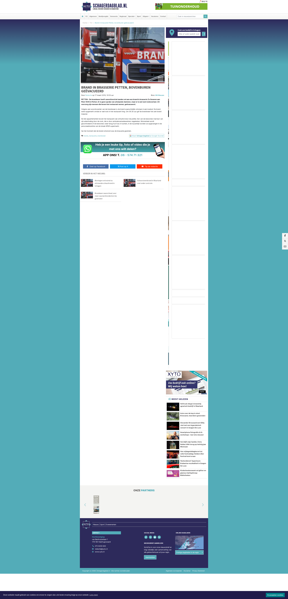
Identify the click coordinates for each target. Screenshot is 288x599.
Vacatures (154, 16)
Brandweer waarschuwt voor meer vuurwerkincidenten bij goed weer (106, 196)
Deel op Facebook (97, 166)
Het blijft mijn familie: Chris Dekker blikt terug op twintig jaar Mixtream (193, 414)
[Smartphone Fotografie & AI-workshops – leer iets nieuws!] (173, 405)
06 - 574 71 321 (131, 155)
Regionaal (123, 16)
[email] (285, 246)
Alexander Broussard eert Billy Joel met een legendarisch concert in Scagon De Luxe (192, 395)
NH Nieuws (159, 95)
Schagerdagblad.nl (110, 6)
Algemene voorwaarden (174, 541)
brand (86, 136)
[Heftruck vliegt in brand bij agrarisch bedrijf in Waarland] (173, 377)
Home (85, 23)
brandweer (102, 136)
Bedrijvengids (103, 16)
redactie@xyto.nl (101, 519)
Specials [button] (131, 16)
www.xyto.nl (99, 522)
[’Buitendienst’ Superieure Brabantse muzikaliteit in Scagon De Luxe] (173, 434)
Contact (163, 16)
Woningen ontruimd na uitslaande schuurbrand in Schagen (105, 183)
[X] (150, 507)
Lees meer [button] (93, 595)
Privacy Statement (198, 541)
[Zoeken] (206, 16)
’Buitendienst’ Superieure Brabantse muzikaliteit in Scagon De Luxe (193, 433)
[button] (82, 475)
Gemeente (114, 16)
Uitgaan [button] (145, 16)
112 (86, 16)
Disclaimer (187, 541)
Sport (139, 16)
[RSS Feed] (159, 507)
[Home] (82, 16)
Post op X (124, 166)
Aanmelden (150, 527)
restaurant (93, 136)
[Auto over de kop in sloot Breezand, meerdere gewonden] (173, 386)
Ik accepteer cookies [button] (275, 595)
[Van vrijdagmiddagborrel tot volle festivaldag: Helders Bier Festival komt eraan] (173, 425)
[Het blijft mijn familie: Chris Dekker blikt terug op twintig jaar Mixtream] (173, 415)
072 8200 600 (100, 516)
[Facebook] (146, 507)
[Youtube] (155, 507)
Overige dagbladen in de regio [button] (187, 523)
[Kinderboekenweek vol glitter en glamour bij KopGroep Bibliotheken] (173, 444)
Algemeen (93, 16)
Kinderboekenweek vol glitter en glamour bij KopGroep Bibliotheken (193, 443)
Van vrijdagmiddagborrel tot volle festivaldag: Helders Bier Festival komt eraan (192, 424)
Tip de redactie (151, 166)
